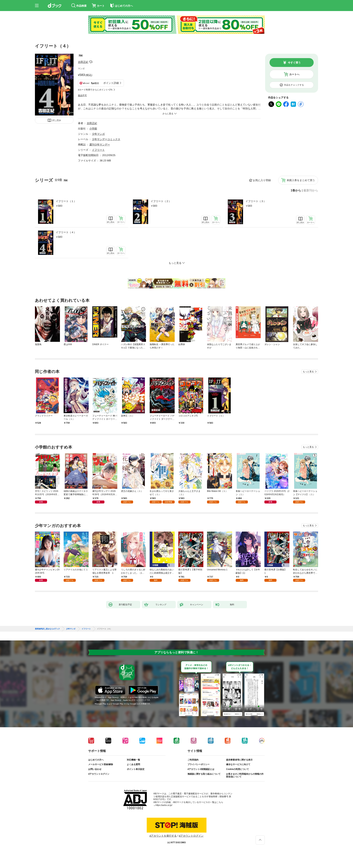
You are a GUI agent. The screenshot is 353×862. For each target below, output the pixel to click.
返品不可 (82, 95)
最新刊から (310, 190)
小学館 (93, 128)
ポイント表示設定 (136, 769)
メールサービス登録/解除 (100, 764)
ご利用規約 (193, 759)
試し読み (56, 120)
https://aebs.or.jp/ (164, 805)
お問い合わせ (94, 769)
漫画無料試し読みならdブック (47, 629)
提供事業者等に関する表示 (239, 759)
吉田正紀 (83, 61)
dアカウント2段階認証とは (201, 769)
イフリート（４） (66, 232)
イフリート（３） (255, 201)
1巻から (296, 190)
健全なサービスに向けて (238, 764)
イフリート (98, 149)
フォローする (91, 62)
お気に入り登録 (262, 180)
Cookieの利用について (237, 769)
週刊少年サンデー (99, 144)
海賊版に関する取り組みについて (204, 774)
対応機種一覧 (133, 759)
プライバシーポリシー (199, 764)
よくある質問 (133, 764)
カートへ (294, 74)
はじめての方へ (96, 759)
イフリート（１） (66, 201)
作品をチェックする (294, 85)
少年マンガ (98, 133)
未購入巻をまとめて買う (301, 180)
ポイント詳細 (111, 82)
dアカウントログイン (98, 774)
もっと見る (308, 371)
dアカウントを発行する (163, 835)
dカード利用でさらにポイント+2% (95, 89)
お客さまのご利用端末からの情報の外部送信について (245, 775)
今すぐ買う (294, 62)
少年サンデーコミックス (106, 139)
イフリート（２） (161, 201)
